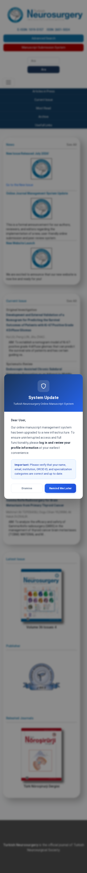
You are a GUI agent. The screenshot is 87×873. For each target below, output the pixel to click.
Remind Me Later (60, 488)
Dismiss (27, 488)
